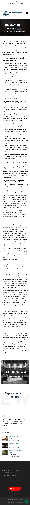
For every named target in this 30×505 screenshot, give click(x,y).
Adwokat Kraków (10, 502)
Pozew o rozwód (13, 443)
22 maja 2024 (13, 454)
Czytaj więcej (15, 400)
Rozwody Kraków (20, 31)
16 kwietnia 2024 (8, 31)
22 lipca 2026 (13, 445)
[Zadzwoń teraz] (26, 501)
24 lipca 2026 (13, 438)
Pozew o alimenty (14, 436)
